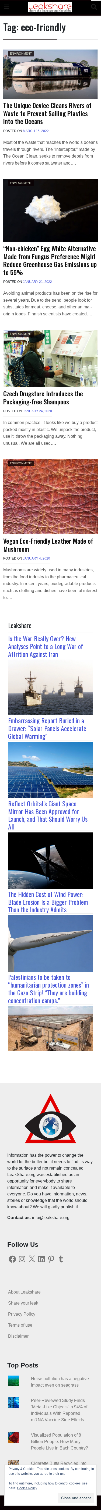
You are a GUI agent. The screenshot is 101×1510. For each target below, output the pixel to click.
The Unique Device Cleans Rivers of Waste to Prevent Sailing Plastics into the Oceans (47, 113)
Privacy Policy (21, 1314)
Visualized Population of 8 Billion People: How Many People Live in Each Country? (59, 1441)
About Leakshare (24, 1292)
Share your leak (23, 1303)
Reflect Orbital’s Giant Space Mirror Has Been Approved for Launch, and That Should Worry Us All (48, 815)
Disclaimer (18, 1336)
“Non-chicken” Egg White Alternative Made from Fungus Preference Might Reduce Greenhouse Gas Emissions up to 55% (50, 260)
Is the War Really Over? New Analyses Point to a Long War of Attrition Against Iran (45, 646)
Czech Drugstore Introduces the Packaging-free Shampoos (43, 397)
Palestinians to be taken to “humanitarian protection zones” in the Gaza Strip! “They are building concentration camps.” (48, 988)
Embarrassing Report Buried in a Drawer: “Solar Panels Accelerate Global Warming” (47, 728)
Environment (21, 53)
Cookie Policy (27, 1488)
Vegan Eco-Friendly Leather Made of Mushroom (48, 544)
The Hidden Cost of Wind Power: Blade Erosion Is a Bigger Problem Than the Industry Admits (48, 901)
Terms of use (20, 1325)
